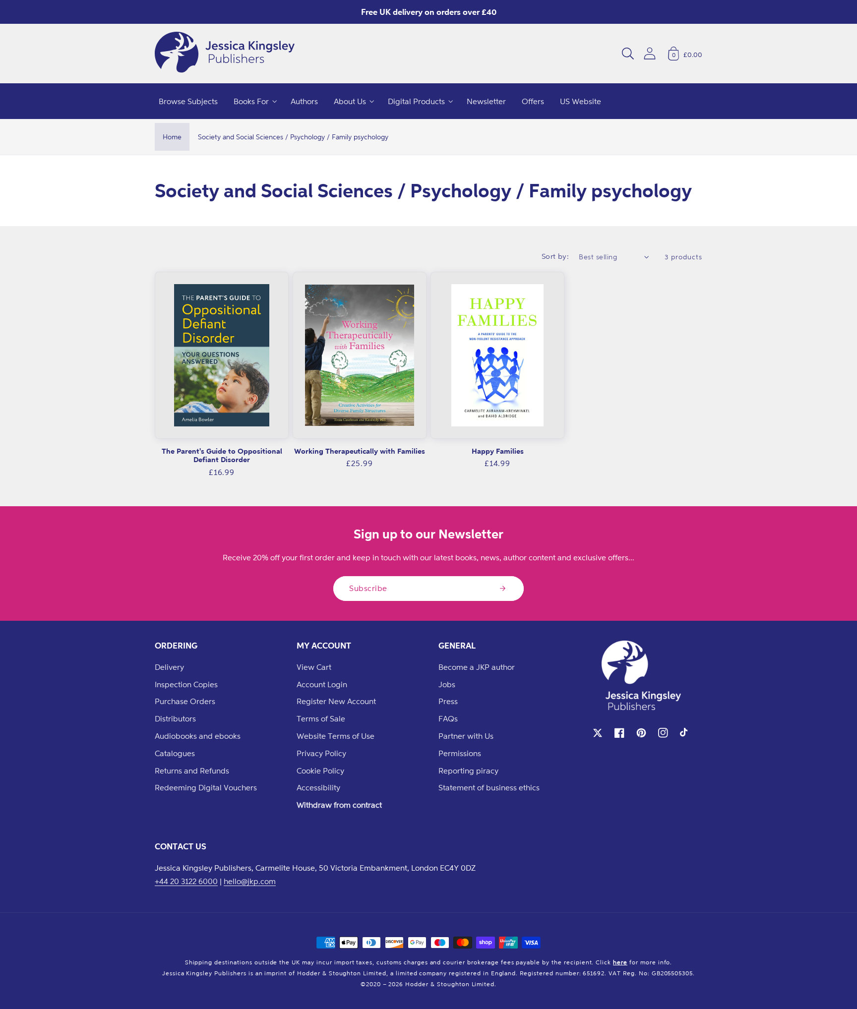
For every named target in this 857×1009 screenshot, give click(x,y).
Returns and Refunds (192, 770)
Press (448, 701)
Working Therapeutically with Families (359, 451)
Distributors (175, 718)
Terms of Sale (321, 718)
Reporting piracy (468, 770)
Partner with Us (465, 735)
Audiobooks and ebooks (198, 735)
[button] (628, 53)
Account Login (322, 684)
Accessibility (318, 787)
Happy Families (498, 451)
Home (172, 136)
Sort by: (555, 256)
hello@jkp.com (250, 881)
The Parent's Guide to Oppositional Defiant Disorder (222, 455)
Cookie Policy (320, 770)
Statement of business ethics (489, 787)
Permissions (459, 753)
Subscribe (368, 588)
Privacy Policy (321, 753)
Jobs (446, 684)
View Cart (314, 666)
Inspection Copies (186, 684)
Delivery (169, 666)
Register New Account (336, 701)
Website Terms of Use (335, 735)
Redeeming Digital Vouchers (206, 787)
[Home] (225, 53)
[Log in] (650, 53)
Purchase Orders (185, 701)
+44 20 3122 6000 (186, 881)
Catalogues (175, 753)
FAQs (448, 718)
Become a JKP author (476, 666)
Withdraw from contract (339, 804)
